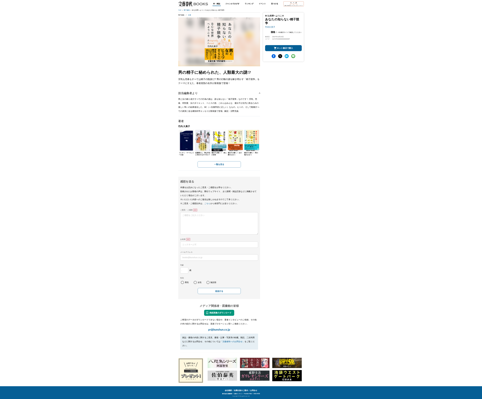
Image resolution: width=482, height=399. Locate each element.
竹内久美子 (270, 27)
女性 (200, 282)
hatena (287, 56)
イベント (262, 4)
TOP (179, 10)
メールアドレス (186, 252)
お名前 (183, 239)
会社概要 (228, 390)
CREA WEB (256, 393)
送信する (219, 291)
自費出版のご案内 (241, 390)
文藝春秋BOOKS (193, 4)
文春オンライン (238, 393)
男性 (187, 282)
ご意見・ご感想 (186, 210)
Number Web (248, 393)
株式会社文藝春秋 (227, 393)
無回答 (213, 282)
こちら (207, 204)
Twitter (280, 56)
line (293, 56)
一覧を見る (219, 164)
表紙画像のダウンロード (220, 313)
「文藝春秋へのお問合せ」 (232, 342)
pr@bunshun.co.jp (219, 329)
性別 (182, 278)
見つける (274, 4)
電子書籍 (187, 10)
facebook (274, 56)
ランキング (249, 4)
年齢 (182, 265)
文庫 (189, 15)
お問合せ (253, 390)
